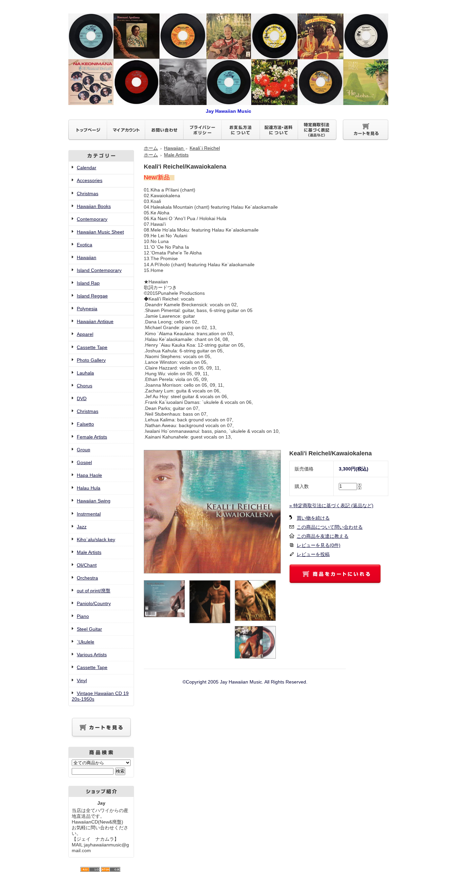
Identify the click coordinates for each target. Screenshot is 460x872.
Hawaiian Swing (93, 500)
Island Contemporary (99, 270)
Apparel (85, 334)
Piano (83, 616)
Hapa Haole (89, 475)
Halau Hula (88, 488)
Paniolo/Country (94, 603)
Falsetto (85, 424)
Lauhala (85, 373)
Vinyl (82, 680)
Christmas (87, 193)
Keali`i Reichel (205, 148)
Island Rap (88, 283)
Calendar (86, 167)
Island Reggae (92, 296)
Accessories (89, 180)
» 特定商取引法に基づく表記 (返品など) (331, 505)
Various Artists (92, 654)
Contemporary (92, 219)
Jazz (82, 526)
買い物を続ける (313, 518)
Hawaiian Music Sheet (100, 232)
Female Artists (92, 437)
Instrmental (89, 514)
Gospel (84, 462)
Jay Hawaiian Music (228, 111)
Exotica (84, 244)
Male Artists (89, 552)
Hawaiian (86, 257)
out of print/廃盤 (93, 590)
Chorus (84, 385)
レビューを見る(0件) (318, 545)
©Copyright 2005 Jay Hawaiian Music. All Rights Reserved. (245, 682)
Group (83, 449)
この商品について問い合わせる (330, 527)
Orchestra (87, 578)
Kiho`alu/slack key (96, 539)
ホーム (151, 148)
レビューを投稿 (313, 554)
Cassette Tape (92, 347)
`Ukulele (85, 641)
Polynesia (87, 308)
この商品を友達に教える (323, 536)
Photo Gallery (91, 360)
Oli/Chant (87, 565)
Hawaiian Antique (95, 321)
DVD (82, 398)
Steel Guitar (89, 629)
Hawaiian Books (94, 206)
